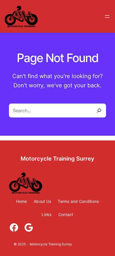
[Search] (98, 110)
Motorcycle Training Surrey (57, 158)
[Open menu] (107, 16)
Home (21, 201)
